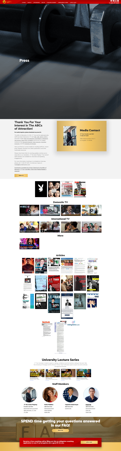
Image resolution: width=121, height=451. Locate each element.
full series (32, 380)
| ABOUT (29, 2)
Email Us (21, 175)
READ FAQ (60, 430)
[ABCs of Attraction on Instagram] (118, 1)
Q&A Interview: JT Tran (30, 410)
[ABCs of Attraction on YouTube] (116, 1)
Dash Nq (88, 404)
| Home (24, 2)
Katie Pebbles (48, 410)
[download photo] (49, 408)
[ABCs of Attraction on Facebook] (111, 1)
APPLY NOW (89, 442)
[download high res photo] (31, 408)
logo (7, 2)
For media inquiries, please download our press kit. (27, 132)
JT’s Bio (26, 412)
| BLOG (43, 2)
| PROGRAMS (36, 2)
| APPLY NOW (73, 2)
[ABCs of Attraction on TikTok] (113, 1)
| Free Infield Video (63, 2)
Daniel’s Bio (68, 408)
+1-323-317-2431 (114, 3)
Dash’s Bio (88, 412)
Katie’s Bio (47, 412)
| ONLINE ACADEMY (51, 2)
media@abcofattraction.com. (22, 164)
